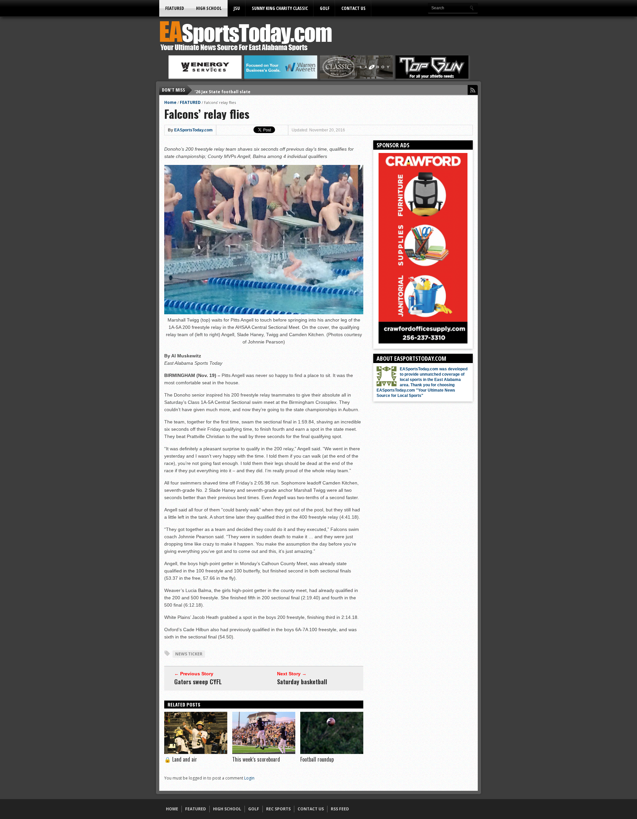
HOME (172, 809)
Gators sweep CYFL (198, 682)
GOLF (324, 8)
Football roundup (317, 759)
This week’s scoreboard (256, 759)
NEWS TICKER (188, 654)
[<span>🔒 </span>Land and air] (195, 752)
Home (170, 102)
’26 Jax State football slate (222, 90)
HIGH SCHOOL (209, 8)
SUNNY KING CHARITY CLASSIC (280, 8)
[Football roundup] (331, 752)
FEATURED (174, 8)
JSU (237, 8)
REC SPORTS (278, 809)
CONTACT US (353, 8)
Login (249, 778)
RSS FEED (340, 809)
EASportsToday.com (193, 130)
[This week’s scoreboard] (263, 752)
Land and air (180, 759)
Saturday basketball (302, 682)
